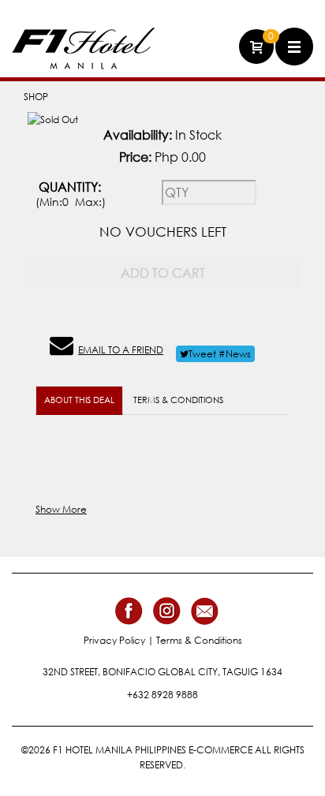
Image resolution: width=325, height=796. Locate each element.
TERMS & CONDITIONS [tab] (178, 400)
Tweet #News (220, 354)
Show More (61, 509)
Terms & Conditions (199, 640)
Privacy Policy (114, 640)
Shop (36, 96)
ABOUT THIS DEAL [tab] (79, 400)
